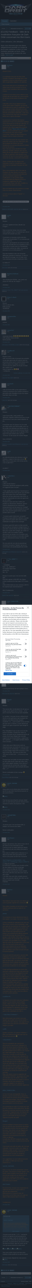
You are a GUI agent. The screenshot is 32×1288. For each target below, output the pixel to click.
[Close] (28, 608)
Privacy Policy (26, 680)
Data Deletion (6, 680)
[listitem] (16, 639)
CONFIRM (10, 673)
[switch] (25, 644)
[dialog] (16, 644)
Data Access (16, 680)
